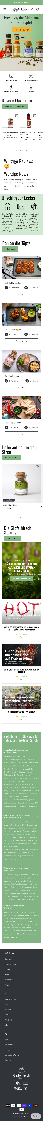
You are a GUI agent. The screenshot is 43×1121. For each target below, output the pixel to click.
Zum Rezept (21, 294)
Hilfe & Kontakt (11, 999)
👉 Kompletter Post (21, 579)
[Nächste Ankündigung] (38, 2)
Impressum (9, 1050)
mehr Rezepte (10, 249)
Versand (8, 1010)
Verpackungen (10, 980)
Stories (7, 969)
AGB (6, 1039)
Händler (8, 975)
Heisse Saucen (21, 29)
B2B (6, 1004)
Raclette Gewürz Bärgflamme (10, 132)
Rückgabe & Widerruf (13, 1055)
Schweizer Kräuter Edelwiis (9, 505)
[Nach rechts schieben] (26, 150)
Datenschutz (9, 1045)
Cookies (8, 1060)
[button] (4, 9)
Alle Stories (12, 538)
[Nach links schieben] (16, 150)
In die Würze (21, 38)
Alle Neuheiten (11, 457)
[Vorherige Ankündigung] (4, 2)
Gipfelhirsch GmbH (24, 1113)
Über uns (8, 959)
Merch (7, 1015)
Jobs (6, 1025)
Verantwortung (10, 964)
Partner (7, 985)
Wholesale (8, 1020)
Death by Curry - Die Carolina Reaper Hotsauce (28, 133)
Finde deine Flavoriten (14, 106)
